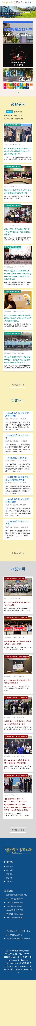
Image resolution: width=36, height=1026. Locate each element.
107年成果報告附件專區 (14, 945)
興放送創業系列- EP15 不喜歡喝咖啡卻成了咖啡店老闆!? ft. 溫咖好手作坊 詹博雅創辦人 (18, 364)
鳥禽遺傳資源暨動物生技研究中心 (18, 985)
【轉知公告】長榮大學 (16, 504)
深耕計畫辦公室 (8, 313)
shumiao (6, 191)
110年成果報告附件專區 (14, 956)
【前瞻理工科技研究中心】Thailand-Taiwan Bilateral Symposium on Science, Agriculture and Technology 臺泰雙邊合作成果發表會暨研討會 (17, 851)
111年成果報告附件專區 (14, 960)
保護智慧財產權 (16, 1016)
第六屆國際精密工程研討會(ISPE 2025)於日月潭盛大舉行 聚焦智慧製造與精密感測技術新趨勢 (17, 406)
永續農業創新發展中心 (14, 981)
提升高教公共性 (17, 703)
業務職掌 (9, 917)
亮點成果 (8, 171)
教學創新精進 (16, 744)
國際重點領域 (16, 171)
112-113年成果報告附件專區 (16, 964)
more (30, 205)
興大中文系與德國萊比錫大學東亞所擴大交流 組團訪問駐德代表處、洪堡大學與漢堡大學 (17, 197)
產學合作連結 (16, 338)
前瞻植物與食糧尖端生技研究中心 (18, 977)
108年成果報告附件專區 (14, 949)
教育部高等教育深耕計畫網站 (16, 941)
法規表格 (9, 924)
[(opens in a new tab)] (18, 32)
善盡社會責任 (16, 664)
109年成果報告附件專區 (14, 953)
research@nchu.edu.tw (20, 1006)
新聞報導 (15, 625)
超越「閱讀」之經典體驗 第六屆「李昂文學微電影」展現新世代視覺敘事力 (17, 278)
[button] (14, 15)
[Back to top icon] (32, 1022)
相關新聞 (21, 625)
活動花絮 (9, 928)
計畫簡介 (9, 913)
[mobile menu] (33, 2)
